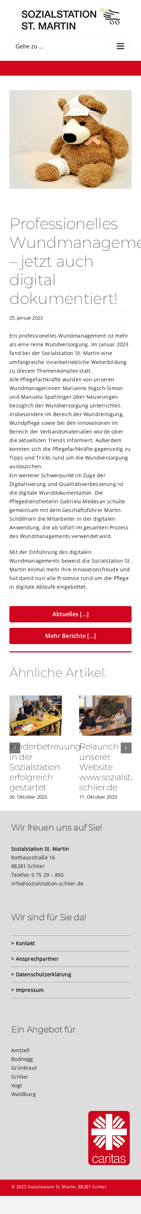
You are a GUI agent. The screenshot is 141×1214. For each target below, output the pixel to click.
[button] (14, 748)
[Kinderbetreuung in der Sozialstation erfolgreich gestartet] (35, 698)
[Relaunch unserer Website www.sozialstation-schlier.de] (105, 698)
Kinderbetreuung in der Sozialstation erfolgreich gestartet (45, 766)
